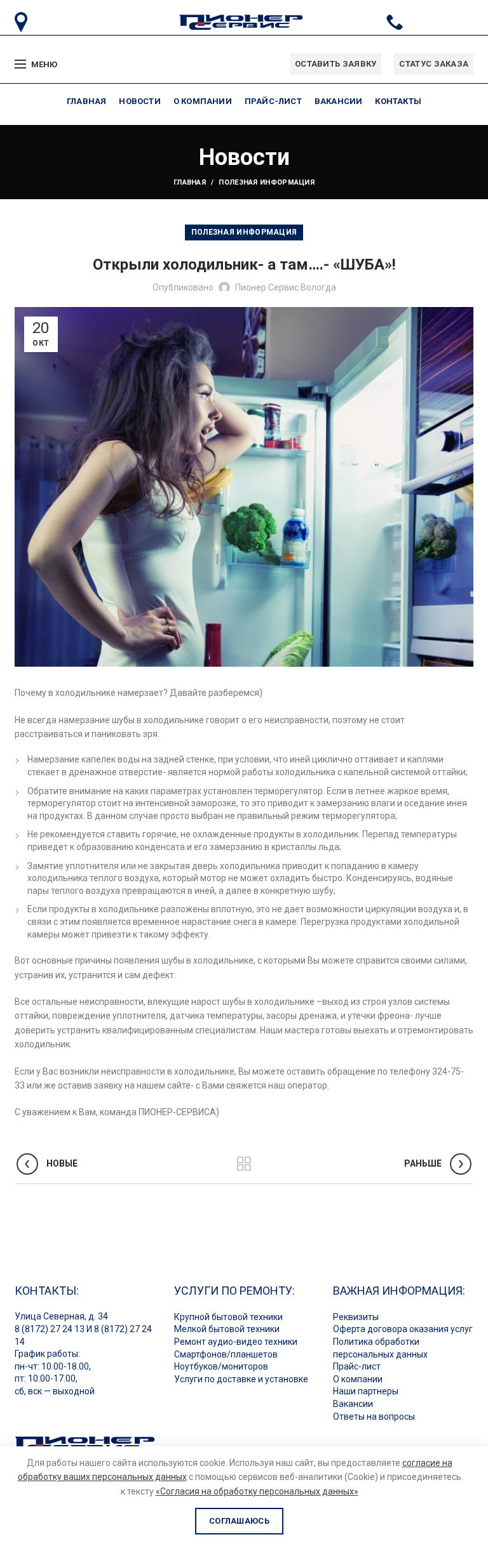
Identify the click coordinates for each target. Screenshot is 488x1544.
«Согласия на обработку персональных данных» (257, 1491)
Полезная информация (267, 182)
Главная (189, 182)
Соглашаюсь (239, 1521)
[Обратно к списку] (244, 1164)
